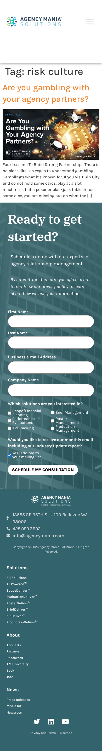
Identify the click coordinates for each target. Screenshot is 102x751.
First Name (18, 311)
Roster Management (67, 421)
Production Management (67, 428)
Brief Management (71, 413)
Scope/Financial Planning (26, 413)
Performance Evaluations (23, 421)
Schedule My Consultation (43, 469)
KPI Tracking (23, 428)
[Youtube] (65, 721)
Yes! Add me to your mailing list (26, 455)
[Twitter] (36, 721)
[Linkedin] (51, 721)
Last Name (18, 333)
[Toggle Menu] (90, 22)
